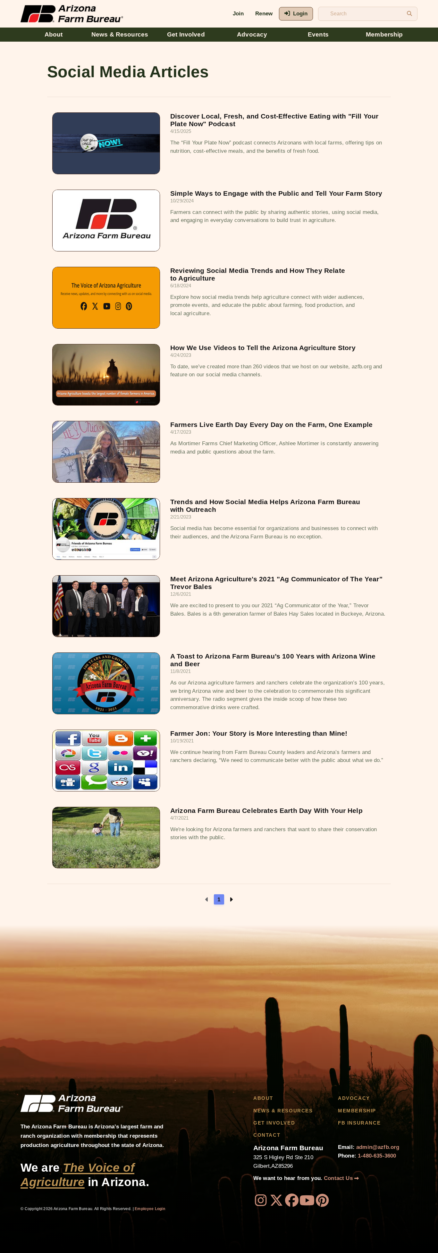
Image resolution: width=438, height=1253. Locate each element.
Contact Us (339, 1178)
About (54, 34)
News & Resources (119, 34)
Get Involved (186, 34)
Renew (264, 14)
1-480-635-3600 (377, 1156)
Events (318, 34)
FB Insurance (359, 1123)
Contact (266, 1135)
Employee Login (150, 1209)
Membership (384, 34)
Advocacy (252, 34)
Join (238, 14)
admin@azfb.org (377, 1147)
